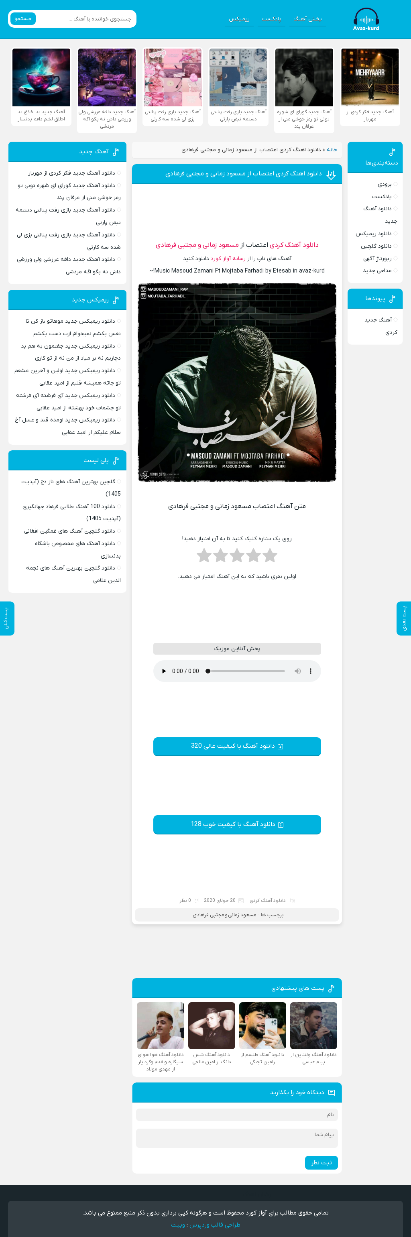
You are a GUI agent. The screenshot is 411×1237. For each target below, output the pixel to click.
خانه (332, 150)
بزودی (385, 184)
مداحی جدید (377, 271)
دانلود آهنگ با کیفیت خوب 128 (233, 824)
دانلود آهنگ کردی (294, 245)
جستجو (23, 18)
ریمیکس (239, 19)
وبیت (178, 1225)
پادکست (271, 19)
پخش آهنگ (307, 19)
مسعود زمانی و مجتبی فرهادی (197, 245)
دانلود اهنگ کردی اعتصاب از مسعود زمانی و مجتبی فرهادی (243, 174)
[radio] (269, 558)
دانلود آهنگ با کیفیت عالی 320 (233, 746)
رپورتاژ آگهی (377, 258)
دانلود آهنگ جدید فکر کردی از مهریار (71, 173)
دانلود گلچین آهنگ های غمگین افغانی (69, 531)
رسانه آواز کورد (228, 258)
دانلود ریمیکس (374, 234)
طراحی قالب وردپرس (214, 1225)
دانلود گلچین (376, 246)
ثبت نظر (321, 1163)
